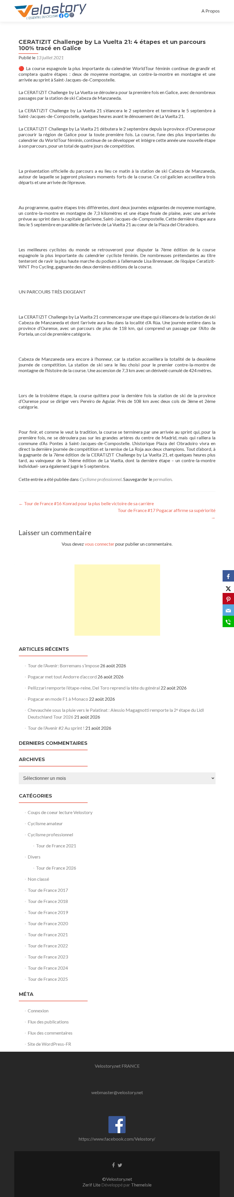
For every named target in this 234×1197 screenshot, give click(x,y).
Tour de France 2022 (48, 945)
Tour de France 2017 (48, 890)
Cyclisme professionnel (101, 479)
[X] (228, 587)
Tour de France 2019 (48, 912)
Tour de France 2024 (48, 967)
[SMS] (228, 621)
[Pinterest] (228, 598)
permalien (162, 479)
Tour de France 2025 (48, 979)
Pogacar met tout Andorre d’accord (62, 676)
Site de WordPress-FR (49, 1044)
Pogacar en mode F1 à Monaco (58, 699)
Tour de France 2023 (48, 956)
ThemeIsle (141, 1184)
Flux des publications (48, 1021)
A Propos (210, 10)
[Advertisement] (117, 600)
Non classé (38, 879)
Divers (34, 856)
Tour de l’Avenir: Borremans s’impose (63, 665)
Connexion (38, 1010)
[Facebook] (228, 576)
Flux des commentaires (50, 1032)
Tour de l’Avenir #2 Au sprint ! (56, 728)
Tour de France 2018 (48, 901)
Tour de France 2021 (56, 845)
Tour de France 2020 (48, 923)
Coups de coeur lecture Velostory (60, 812)
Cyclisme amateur (45, 823)
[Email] (228, 610)
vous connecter (99, 543)
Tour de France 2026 (56, 867)
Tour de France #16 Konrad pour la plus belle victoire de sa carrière (86, 503)
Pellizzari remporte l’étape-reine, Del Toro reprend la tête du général (94, 687)
